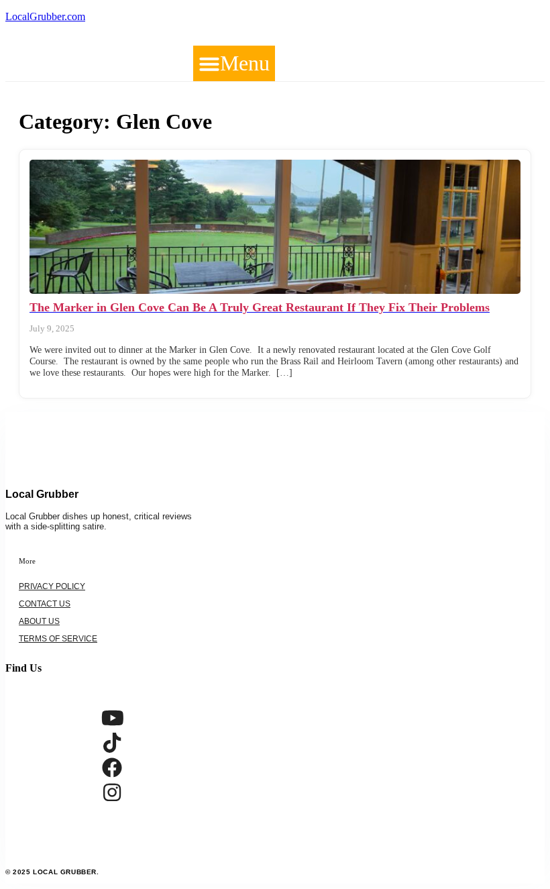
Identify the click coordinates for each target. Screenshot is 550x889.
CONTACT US (44, 604)
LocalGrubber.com (45, 16)
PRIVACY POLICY (52, 586)
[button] (234, 63)
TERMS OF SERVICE (58, 638)
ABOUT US (39, 621)
